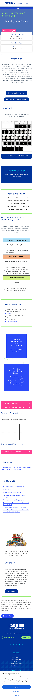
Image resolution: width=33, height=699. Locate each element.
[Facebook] (10, 644)
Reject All (16, 695)
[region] (16, 685)
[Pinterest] (19, 644)
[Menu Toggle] (2, 54)
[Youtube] (13, 644)
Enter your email (8, 637)
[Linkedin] (22, 644)
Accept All (17, 687)
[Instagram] (16, 644)
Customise (16, 691)
